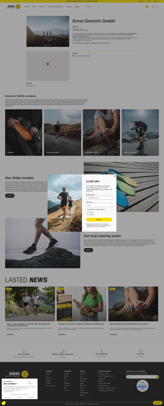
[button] (4, 403)
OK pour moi (31, 397)
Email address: (90, 194)
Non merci (7, 397)
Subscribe (99, 219)
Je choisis (19, 397)
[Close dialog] (115, 176)
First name (89, 202)
